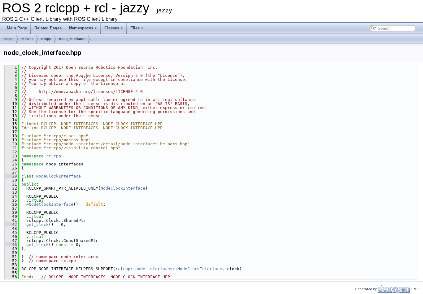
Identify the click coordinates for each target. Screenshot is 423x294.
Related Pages (48, 28)
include (27, 39)
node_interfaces (72, 39)
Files (135, 28)
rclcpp (8, 39)
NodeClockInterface (58, 176)
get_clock (37, 224)
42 (11, 224)
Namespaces (81, 28)
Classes (111, 28)
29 (11, 176)
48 (11, 244)
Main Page (17, 28)
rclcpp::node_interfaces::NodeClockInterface (169, 268)
